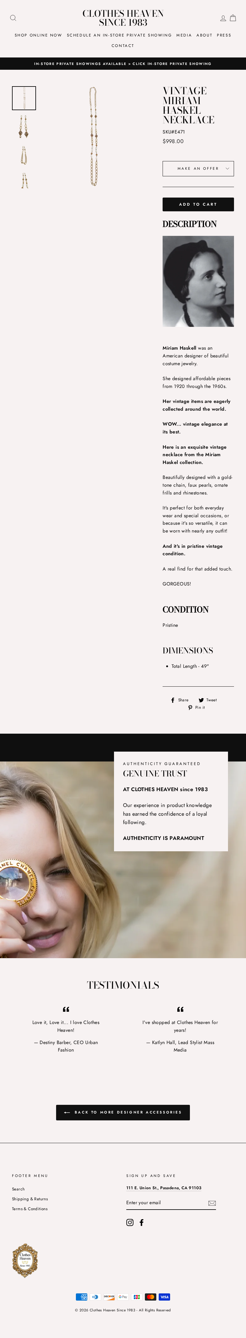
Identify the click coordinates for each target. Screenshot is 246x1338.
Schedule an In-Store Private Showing (119, 35)
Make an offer (198, 168)
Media (184, 35)
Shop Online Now (38, 35)
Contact (123, 45)
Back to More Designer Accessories (127, 1112)
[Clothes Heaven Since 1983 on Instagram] (130, 1222)
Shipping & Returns (30, 1199)
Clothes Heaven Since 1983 (123, 18)
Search (18, 1189)
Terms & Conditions (29, 1209)
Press (224, 35)
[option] (123, 63)
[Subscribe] (212, 1203)
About (204, 35)
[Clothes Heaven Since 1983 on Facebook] (141, 1222)
